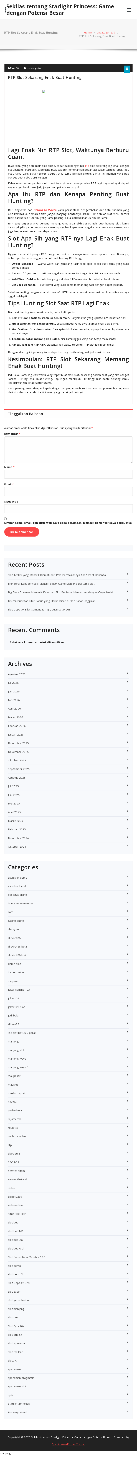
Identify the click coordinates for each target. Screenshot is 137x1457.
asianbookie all (17, 886)
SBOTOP (13, 1162)
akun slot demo (17, 877)
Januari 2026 (16, 734)
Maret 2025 (15, 820)
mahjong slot (16, 1050)
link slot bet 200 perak (22, 1032)
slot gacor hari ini (18, 1300)
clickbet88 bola (17, 946)
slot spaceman (17, 1343)
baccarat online (17, 894)
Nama (9, 467)
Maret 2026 (15, 717)
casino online (16, 920)
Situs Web (11, 501)
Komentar (12, 433)
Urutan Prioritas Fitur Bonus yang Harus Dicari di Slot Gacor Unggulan (51, 601)
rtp (10, 1145)
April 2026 (14, 708)
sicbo (11, 1188)
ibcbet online (16, 972)
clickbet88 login (17, 955)
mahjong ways (17, 1058)
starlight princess (19, 1403)
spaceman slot (17, 1386)
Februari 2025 (17, 829)
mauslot (13, 1084)
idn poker (14, 981)
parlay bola (15, 1110)
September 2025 (19, 769)
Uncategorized (106, 32)
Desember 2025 (18, 743)
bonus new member (20, 903)
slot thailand (15, 1352)
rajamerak (14, 1119)
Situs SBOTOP (17, 1214)
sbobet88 (14, 1153)
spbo (11, 1395)
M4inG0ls (15, 68)
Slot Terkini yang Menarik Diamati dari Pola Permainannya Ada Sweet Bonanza (57, 575)
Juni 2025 (14, 795)
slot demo (14, 1265)
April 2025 (14, 812)
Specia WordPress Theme (68, 1444)
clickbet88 (14, 938)
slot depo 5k (16, 1274)
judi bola (13, 1015)
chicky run (14, 929)
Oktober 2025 (17, 760)
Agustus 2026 (17, 674)
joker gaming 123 (19, 989)
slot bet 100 (16, 1231)
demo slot (14, 964)
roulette (13, 1127)
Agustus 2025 (17, 777)
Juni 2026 (14, 691)
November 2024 (18, 838)
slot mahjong (16, 1309)
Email (9, 484)
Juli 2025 (13, 786)
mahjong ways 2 (18, 1067)
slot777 (13, 1360)
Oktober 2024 (17, 846)
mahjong (13, 1041)
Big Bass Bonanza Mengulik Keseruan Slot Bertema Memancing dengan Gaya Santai (60, 592)
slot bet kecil (16, 1248)
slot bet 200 (16, 1239)
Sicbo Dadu (15, 1196)
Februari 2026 (17, 726)
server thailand (17, 1179)
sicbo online (15, 1205)
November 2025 (18, 752)
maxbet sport (16, 1093)
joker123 (13, 998)
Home (88, 32)
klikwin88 (13, 1024)
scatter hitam (16, 1171)
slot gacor (14, 1291)
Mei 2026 (14, 700)
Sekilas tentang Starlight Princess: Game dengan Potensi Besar (60, 9)
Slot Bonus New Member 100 (26, 1257)
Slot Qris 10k (16, 1326)
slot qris (13, 1317)
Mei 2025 (14, 803)
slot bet (13, 1222)
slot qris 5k (15, 1334)
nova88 (12, 1102)
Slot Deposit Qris (19, 1283)
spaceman (14, 1369)
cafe (10, 912)
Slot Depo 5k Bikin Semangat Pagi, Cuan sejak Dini (39, 609)
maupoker (14, 1076)
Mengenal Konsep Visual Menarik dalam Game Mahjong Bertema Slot (51, 583)
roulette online (17, 1136)
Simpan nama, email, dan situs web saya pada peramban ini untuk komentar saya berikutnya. (68, 522)
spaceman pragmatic (21, 1378)
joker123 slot (16, 1007)
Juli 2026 (13, 682)
